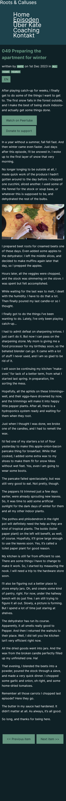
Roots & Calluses (18, 2)
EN (6, 79)
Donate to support (19, 131)
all (55, 66)
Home (21, 14)
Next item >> (50, 739)
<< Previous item (19, 739)
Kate (20, 66)
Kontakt (24, 35)
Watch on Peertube (19, 120)
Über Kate (27, 24)
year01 (16, 71)
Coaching (26, 30)
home (6, 71)
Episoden (26, 19)
